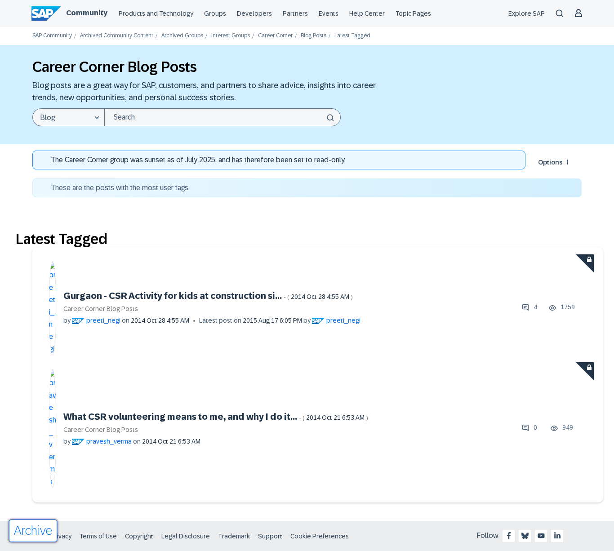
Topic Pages (413, 13)
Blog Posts (313, 36)
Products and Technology (156, 13)
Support (270, 536)
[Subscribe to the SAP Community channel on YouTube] (541, 535)
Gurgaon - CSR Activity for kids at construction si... (208, 296)
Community (86, 13)
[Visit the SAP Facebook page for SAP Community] (508, 535)
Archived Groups (182, 36)
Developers (254, 13)
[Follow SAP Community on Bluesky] (525, 535)
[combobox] (222, 117)
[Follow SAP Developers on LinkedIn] (557, 535)
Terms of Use (98, 536)
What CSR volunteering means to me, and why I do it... (215, 417)
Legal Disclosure (185, 536)
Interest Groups (230, 36)
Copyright (139, 536)
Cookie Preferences (319, 536)
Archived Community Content (116, 36)
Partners (295, 13)
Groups (215, 13)
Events (328, 13)
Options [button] (550, 162)
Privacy (61, 536)
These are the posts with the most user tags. (120, 187)
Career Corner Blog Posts (100, 308)
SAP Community (52, 36)
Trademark (234, 536)
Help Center (367, 13)
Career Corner (275, 36)
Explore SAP (526, 13)
